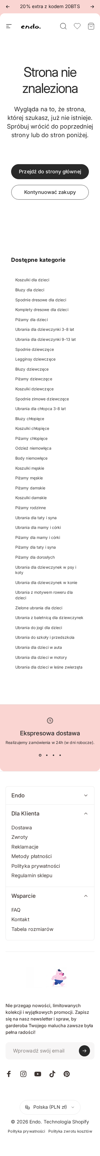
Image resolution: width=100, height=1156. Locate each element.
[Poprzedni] (8, 6)
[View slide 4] (60, 755)
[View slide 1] (40, 755)
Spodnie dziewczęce (34, 349)
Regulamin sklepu (31, 875)
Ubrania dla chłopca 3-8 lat (40, 408)
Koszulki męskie (29, 468)
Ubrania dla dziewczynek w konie (46, 582)
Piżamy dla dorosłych (35, 557)
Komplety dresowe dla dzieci (41, 309)
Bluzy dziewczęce (32, 369)
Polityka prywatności (35, 866)
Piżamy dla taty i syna (35, 547)
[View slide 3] (53, 755)
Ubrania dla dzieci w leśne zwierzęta (49, 667)
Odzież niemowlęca (33, 448)
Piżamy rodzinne (30, 507)
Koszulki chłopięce (32, 428)
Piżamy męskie (29, 477)
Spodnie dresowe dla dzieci (40, 299)
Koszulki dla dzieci (32, 279)
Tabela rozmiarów (32, 929)
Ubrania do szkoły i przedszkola (44, 637)
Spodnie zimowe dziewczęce (42, 398)
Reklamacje (24, 847)
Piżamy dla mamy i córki (37, 537)
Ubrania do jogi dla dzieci (38, 627)
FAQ (16, 910)
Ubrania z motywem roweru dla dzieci (44, 595)
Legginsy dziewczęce (35, 359)
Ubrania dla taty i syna (36, 517)
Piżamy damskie (30, 487)
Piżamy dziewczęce (33, 378)
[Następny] (92, 6)
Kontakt (20, 919)
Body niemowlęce (31, 458)
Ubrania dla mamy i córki (38, 527)
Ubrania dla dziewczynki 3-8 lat (44, 329)
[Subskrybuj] (84, 1050)
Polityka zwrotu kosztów (70, 1131)
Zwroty (19, 837)
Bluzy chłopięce (29, 418)
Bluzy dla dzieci (29, 289)
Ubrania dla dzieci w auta (38, 647)
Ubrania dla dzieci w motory (41, 657)
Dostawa (21, 827)
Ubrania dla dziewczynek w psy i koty (45, 570)
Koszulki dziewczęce (34, 388)
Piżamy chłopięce (31, 438)
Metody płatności (31, 856)
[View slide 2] (46, 755)
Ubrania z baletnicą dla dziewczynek (49, 617)
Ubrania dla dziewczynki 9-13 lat (45, 339)
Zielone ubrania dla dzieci (38, 607)
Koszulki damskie (31, 497)
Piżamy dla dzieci (31, 319)
